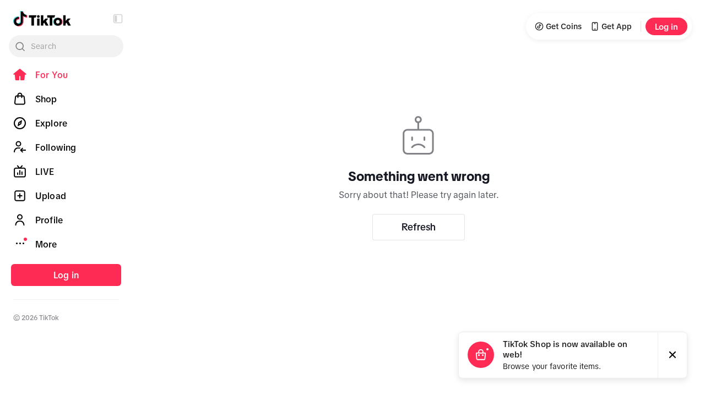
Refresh (419, 227)
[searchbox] (66, 46)
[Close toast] (672, 355)
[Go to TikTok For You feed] (42, 18)
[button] (117, 18)
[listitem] (66, 75)
